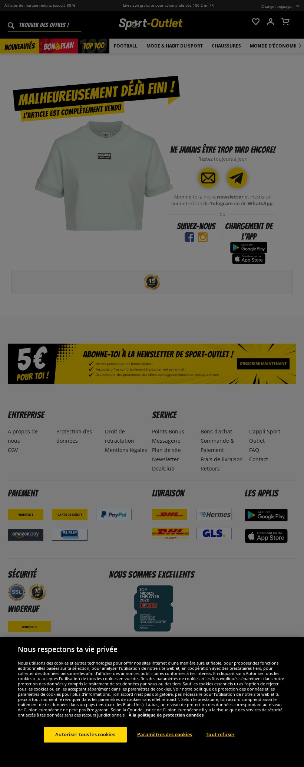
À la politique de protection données (166, 715)
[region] (152, 702)
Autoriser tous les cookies (85, 734)
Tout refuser (220, 734)
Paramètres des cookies (164, 734)
